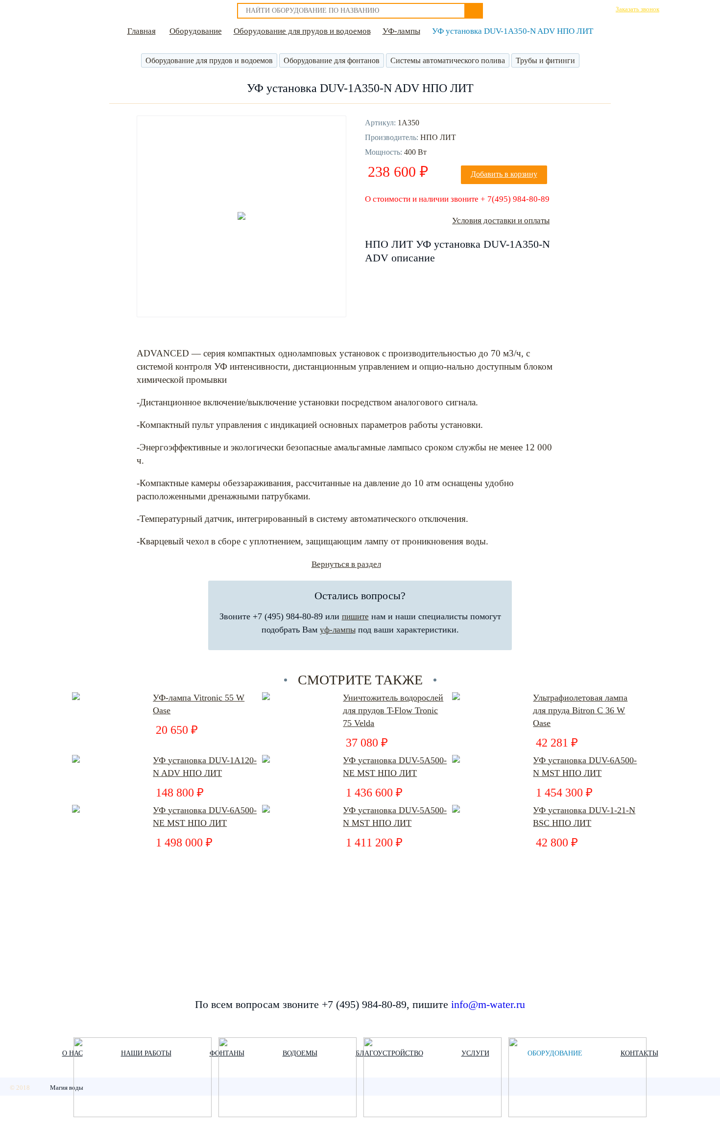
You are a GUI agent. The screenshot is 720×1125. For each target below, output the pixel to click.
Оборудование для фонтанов (332, 60)
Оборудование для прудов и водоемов (302, 31)
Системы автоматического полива (447, 60)
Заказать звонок (637, 9)
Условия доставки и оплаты (501, 220)
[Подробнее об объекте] (142, 1078)
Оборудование (195, 31)
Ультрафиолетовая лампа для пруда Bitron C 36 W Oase (580, 710)
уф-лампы (338, 629)
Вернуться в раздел (346, 564)
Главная (141, 31)
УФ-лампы (401, 31)
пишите (355, 616)
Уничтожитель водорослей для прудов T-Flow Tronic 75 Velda (393, 710)
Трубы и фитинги (545, 60)
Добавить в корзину (504, 174)
